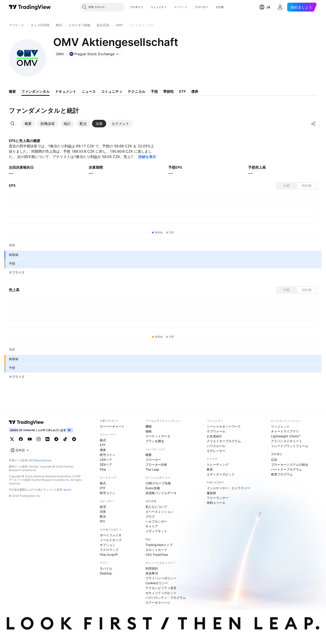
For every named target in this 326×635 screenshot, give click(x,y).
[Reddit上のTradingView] (74, 439)
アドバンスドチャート (286, 441)
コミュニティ (158, 7)
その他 (219, 7)
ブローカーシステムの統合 (289, 464)
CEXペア (106, 459)
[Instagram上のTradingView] (38, 439)
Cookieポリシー (156, 583)
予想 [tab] (154, 91)
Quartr (67, 489)
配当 (103, 516)
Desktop (106, 573)
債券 (103, 450)
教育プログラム (282, 474)
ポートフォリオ (111, 535)
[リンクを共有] (313, 123)
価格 (148, 431)
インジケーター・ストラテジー (228, 488)
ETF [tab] (182, 91)
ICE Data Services (40, 460)
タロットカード (156, 550)
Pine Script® (109, 554)
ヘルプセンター (156, 521)
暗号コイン (107, 455)
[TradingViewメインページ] (26, 422)
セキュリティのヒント (161, 593)
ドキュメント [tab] (65, 91)
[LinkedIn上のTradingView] (47, 439)
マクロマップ (109, 550)
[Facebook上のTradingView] (21, 439)
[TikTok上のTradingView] (65, 439)
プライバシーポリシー (161, 578)
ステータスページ (157, 602)
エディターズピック (221, 474)
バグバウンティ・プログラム (165, 598)
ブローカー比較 (156, 464)
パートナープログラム (286, 469)
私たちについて (156, 507)
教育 (210, 469)
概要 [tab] (12, 91)
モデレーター (216, 451)
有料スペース (216, 503)
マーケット (181, 7)
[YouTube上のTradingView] (30, 439)
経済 (103, 507)
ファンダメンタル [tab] (35, 91)
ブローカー (201, 7)
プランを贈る (154, 441)
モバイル (106, 568)
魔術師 (211, 493)
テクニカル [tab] (136, 91)
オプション (107, 545)
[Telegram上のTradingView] (56, 439)
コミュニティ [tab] (111, 91)
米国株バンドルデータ (161, 493)
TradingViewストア (159, 545)
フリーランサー (217, 498)
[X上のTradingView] (12, 439)
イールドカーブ (111, 540)
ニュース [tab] (89, 91)
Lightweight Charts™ (285, 436)
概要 (148, 455)
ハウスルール (216, 446)
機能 (148, 426)
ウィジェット (280, 426)
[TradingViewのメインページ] (30, 7)
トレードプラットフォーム (289, 446)
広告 (274, 459)
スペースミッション (159, 511)
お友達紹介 (214, 436)
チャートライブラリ (285, 431)
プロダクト (136, 7)
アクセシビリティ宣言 (161, 588)
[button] (147, 7)
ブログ (150, 516)
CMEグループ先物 (158, 483)
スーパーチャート (112, 426)
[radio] (286, 186)
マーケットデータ (157, 436)
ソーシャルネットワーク (224, 426)
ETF (102, 445)
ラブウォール (216, 431)
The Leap (152, 469)
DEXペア (106, 464)
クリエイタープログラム (224, 441)
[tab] (28, 123)
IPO (102, 521)
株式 (103, 440)
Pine (103, 469)
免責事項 (151, 573)
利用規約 (151, 568)
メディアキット (156, 531)
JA (268, 7)
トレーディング (217, 464)
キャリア (151, 526)
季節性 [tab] (168, 91)
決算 (103, 511)
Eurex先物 (152, 488)
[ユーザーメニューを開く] (280, 7)
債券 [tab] (194, 91)
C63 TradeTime (156, 554)
